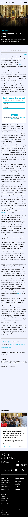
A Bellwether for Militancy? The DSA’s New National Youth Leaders (13, 432)
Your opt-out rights (5, 514)
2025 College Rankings (7, 489)
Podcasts (3, 484)
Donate (4, 359)
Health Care (14, 50)
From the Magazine (6, 482)
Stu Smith (5, 429)
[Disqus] (14, 388)
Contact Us (17, 490)
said (15, 156)
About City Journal (19, 478)
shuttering (19, 293)
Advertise (3, 496)
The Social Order (22, 50)
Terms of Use (4, 502)
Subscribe (17, 484)
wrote (9, 225)
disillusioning (4, 212)
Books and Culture (5, 486)
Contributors (18, 481)
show (19, 130)
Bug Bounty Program (6, 504)
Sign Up (14, 115)
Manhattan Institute (6, 498)
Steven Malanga (4, 30)
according (15, 78)
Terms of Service (14, 118)
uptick (20, 64)
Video (2, 488)
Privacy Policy (22, 117)
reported (23, 143)
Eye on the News (8, 446)
